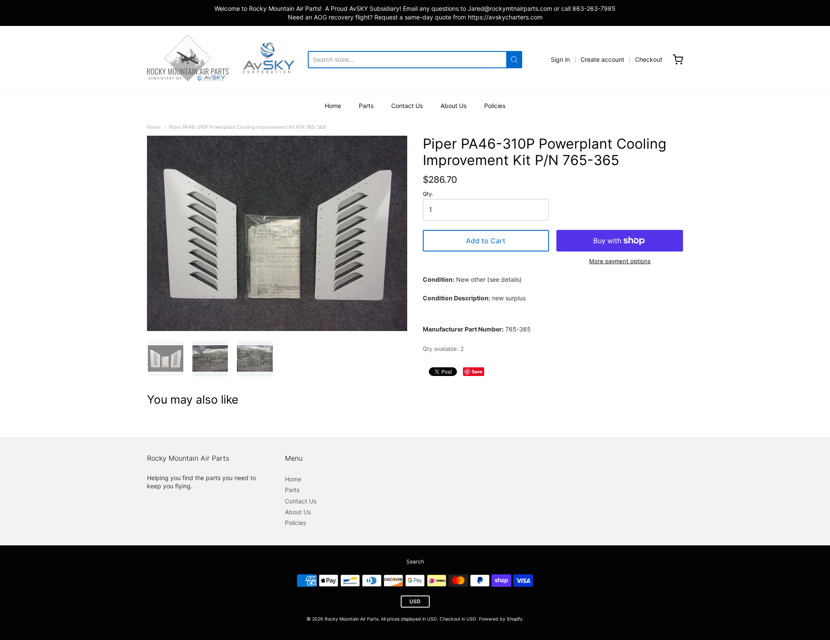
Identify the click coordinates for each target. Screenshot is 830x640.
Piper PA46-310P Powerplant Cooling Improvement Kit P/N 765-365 (247, 127)
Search (415, 561)
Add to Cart (485, 240)
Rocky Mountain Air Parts (351, 619)
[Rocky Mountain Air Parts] (227, 59)
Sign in (560, 59)
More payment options (620, 261)
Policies (494, 105)
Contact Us (407, 105)
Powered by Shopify (501, 619)
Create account (602, 59)
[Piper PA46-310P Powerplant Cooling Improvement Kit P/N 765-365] (165, 358)
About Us (453, 105)
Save (477, 371)
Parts (366, 105)
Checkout (648, 59)
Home (333, 105)
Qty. (428, 194)
